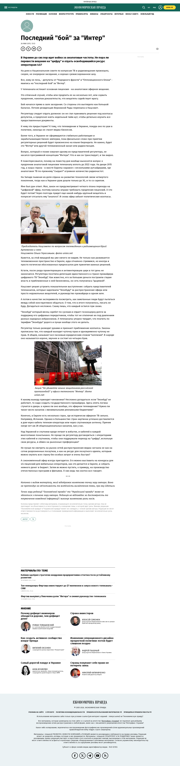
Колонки (53, 14)
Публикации (41, 14)
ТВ (33, 519)
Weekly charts (132, 14)
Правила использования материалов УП (104, 712)
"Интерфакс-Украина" (110, 721)
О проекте (49, 712)
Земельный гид (147, 14)
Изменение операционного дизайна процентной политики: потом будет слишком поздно (92, 641)
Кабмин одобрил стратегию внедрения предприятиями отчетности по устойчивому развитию (65, 576)
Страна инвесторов (81, 613)
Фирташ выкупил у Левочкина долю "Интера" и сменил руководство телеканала (63, 596)
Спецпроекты (106, 14)
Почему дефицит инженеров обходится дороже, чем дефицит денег (40, 616)
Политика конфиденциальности (70, 712)
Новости (30, 14)
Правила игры (82, 14)
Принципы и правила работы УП (137, 712)
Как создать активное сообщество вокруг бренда (41, 639)
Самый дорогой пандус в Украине (41, 662)
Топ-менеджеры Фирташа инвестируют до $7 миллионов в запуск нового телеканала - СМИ (67, 587)
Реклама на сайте (36, 712)
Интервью (119, 14)
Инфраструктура (66, 14)
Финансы (94, 14)
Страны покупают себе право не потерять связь (89, 664)
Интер (25, 519)
